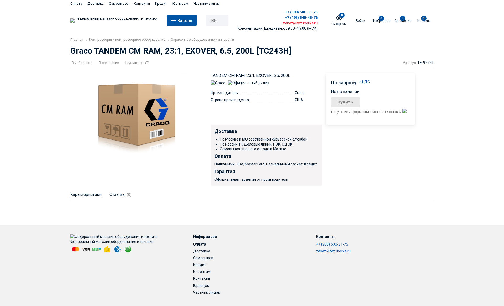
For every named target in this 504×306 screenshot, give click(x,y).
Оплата (76, 4)
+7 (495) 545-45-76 (301, 17)
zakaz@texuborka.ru (333, 251)
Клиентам (202, 271)
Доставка (95, 4)
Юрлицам (180, 4)
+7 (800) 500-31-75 (301, 12)
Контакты (142, 4)
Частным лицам (206, 4)
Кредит (161, 4)
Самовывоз (119, 4)
